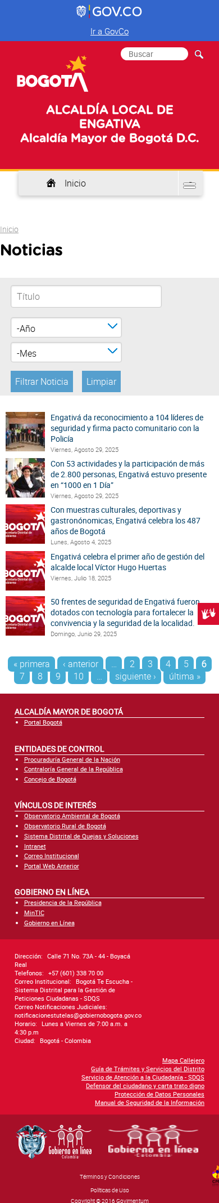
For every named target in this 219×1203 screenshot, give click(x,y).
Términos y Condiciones (110, 1176)
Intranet (35, 846)
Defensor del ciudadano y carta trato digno (145, 1085)
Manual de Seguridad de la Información (149, 1102)
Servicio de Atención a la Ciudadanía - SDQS (142, 1077)
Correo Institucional (51, 855)
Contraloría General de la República (73, 769)
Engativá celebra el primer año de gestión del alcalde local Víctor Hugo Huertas (127, 561)
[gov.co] (110, 11)
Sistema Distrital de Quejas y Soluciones (81, 836)
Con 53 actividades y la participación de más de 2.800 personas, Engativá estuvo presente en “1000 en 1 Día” (129, 474)
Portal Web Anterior (51, 866)
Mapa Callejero (183, 1060)
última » (184, 676)
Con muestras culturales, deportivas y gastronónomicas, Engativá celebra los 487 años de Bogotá (125, 520)
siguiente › (135, 676)
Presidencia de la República (63, 902)
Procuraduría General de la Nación (72, 759)
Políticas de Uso (109, 1190)
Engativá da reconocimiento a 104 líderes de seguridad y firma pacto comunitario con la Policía (127, 428)
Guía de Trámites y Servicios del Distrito (147, 1068)
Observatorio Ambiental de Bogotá (72, 815)
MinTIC (34, 912)
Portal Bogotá (43, 722)
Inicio (75, 183)
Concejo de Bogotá (50, 779)
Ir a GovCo (109, 31)
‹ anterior (80, 664)
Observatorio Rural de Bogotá (65, 826)
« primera (31, 664)
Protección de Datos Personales (159, 1094)
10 (79, 676)
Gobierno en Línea (49, 922)
